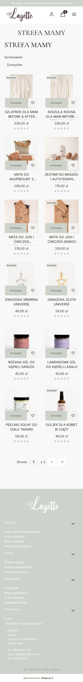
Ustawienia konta (15, 602)
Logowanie (11, 588)
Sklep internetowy (37, 678)
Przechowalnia (14, 597)
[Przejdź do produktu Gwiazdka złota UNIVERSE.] (62, 279)
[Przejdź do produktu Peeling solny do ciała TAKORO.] (21, 404)
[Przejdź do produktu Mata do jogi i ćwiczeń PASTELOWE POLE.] (21, 216)
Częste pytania (14, 562)
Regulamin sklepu (16, 572)
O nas (8, 618)
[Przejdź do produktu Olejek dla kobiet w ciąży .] (62, 404)
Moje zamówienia (15, 592)
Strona (22, 462)
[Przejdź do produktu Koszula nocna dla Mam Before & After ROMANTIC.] (62, 91)
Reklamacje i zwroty (17, 546)
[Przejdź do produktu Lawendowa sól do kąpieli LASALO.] (62, 342)
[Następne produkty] (52, 462)
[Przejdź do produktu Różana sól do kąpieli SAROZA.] (21, 342)
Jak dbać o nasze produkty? (23, 623)
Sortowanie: (13, 57)
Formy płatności (14, 536)
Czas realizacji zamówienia (22, 531)
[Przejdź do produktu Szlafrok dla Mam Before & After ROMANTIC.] (21, 91)
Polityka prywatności (18, 567)
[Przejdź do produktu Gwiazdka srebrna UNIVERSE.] (21, 279)
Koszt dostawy (14, 541)
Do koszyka (15, 103)
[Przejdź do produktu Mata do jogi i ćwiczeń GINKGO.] (62, 216)
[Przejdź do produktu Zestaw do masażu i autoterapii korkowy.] (62, 154)
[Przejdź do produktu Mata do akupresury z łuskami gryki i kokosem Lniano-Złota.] (21, 154)
